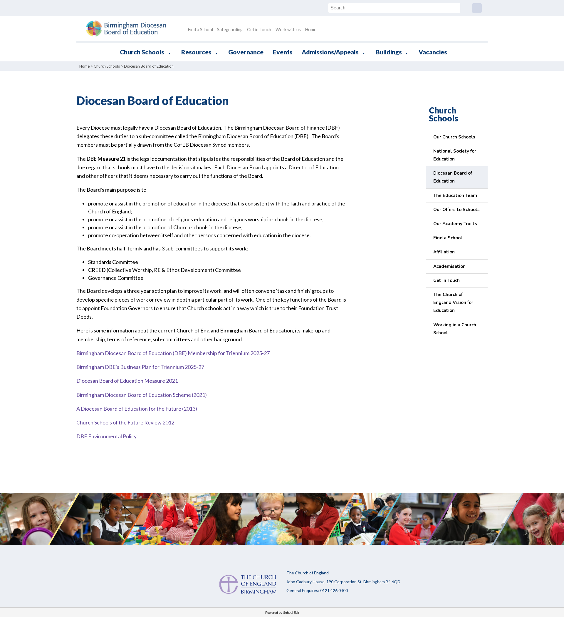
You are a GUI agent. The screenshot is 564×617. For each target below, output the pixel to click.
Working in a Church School (454, 329)
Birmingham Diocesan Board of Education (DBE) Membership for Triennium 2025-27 (173, 353)
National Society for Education (454, 155)
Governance (245, 52)
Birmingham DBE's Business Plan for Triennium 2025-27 (140, 367)
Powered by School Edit (282, 612)
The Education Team (455, 195)
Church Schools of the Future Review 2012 (125, 422)
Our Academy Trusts (455, 224)
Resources (196, 52)
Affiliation (444, 252)
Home (310, 29)
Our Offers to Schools (456, 210)
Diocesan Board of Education (149, 66)
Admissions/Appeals (330, 52)
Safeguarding (230, 29)
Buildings (389, 52)
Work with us (288, 29)
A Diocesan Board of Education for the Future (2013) (136, 408)
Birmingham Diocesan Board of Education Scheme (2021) (141, 395)
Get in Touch (259, 29)
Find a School (200, 29)
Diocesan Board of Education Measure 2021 (127, 381)
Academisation (449, 266)
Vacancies (433, 52)
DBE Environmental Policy (106, 436)
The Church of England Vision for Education (453, 302)
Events (283, 52)
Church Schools (142, 52)
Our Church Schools (454, 137)
